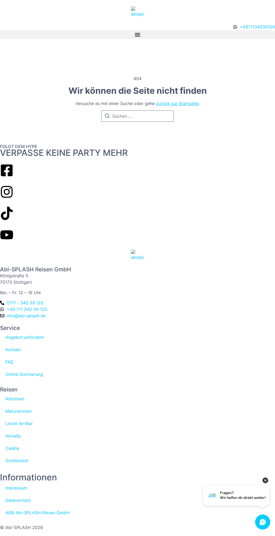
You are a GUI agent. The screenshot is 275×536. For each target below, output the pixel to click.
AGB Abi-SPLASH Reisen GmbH (37, 512)
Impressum (16, 488)
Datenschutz (18, 500)
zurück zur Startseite (177, 103)
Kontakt (13, 349)
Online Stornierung (24, 374)
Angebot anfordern (24, 337)
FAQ (9, 362)
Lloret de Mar (19, 423)
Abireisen (14, 398)
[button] (137, 34)
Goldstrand (16, 460)
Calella (12, 448)
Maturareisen (18, 411)
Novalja (13, 435)
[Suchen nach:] (137, 116)
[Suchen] (107, 116)
